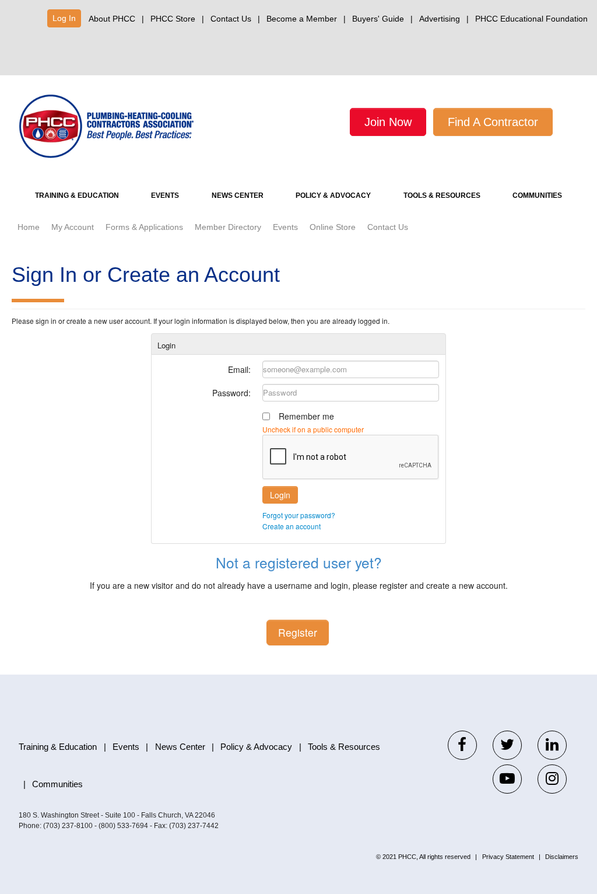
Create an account (291, 526)
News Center (238, 195)
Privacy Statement (508, 856)
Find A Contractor (493, 122)
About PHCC (112, 18)
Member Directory (228, 227)
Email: (239, 369)
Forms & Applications (144, 227)
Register (297, 632)
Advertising (439, 18)
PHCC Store (172, 18)
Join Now (388, 122)
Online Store (333, 227)
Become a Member (301, 18)
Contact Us (230, 18)
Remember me (306, 416)
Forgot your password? (298, 515)
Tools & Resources (441, 195)
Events (165, 195)
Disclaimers (561, 856)
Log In (64, 18)
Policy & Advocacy (333, 195)
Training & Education (77, 195)
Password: (231, 393)
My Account (72, 227)
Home (28, 227)
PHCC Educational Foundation (531, 18)
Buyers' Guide (378, 18)
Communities (537, 195)
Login (280, 495)
